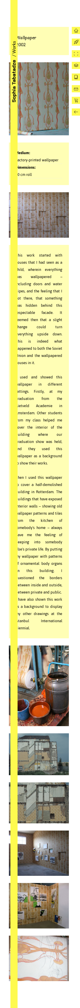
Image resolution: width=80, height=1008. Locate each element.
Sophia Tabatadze (13, 81)
